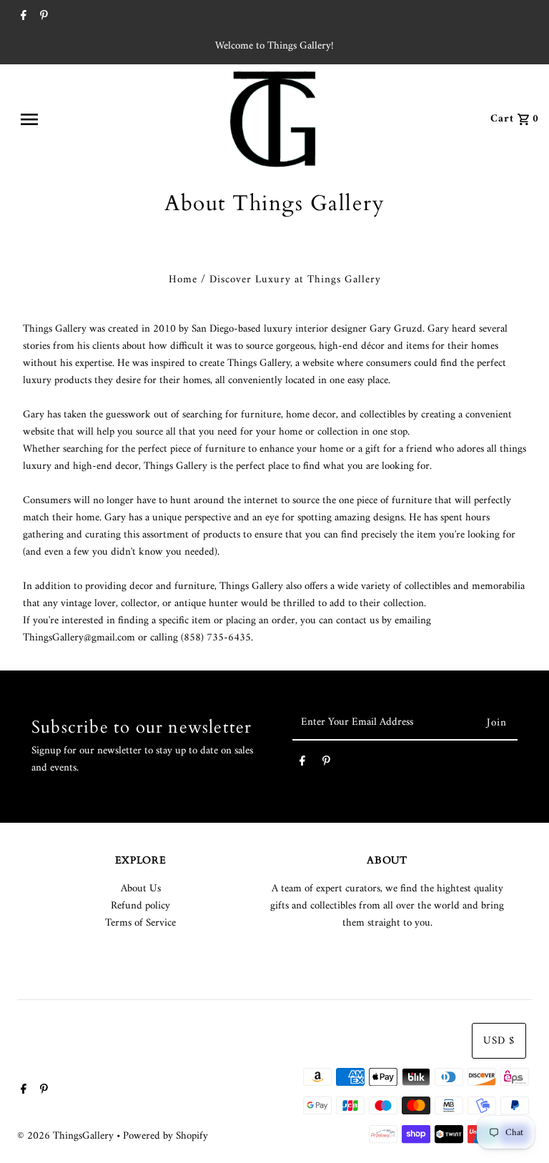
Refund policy (140, 906)
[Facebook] (21, 18)
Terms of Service (140, 923)
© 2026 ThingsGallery (67, 1136)
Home (183, 279)
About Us (141, 889)
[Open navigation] (63, 119)
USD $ (499, 1041)
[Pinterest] (42, 18)
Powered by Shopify (165, 1136)
